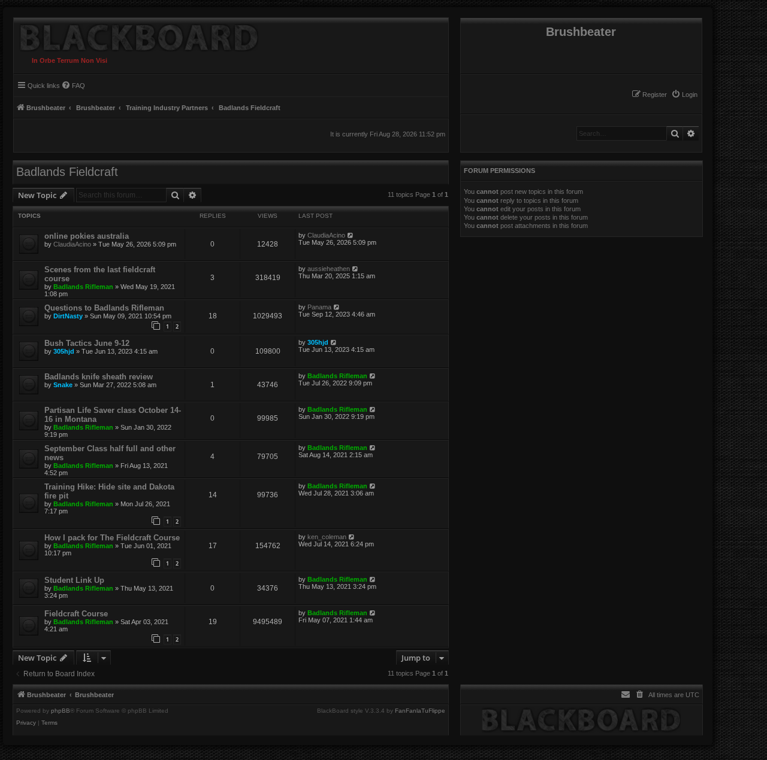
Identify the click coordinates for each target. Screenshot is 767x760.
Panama (319, 307)
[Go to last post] (351, 235)
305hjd (63, 351)
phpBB (60, 711)
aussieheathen (328, 268)
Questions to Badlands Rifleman (104, 307)
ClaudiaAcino (72, 244)
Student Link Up (74, 580)
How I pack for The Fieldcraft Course (112, 537)
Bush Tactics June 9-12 (86, 343)
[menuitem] (684, 94)
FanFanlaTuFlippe (420, 711)
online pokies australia (86, 236)
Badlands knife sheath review (98, 376)
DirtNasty (68, 316)
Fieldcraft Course (76, 613)
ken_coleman (326, 536)
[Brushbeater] (136, 34)
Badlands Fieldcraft (67, 171)
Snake (63, 384)
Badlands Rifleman (83, 286)
